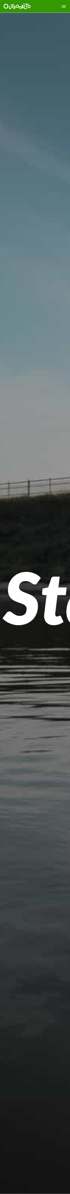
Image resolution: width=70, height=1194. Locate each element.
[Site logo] (17, 6)
